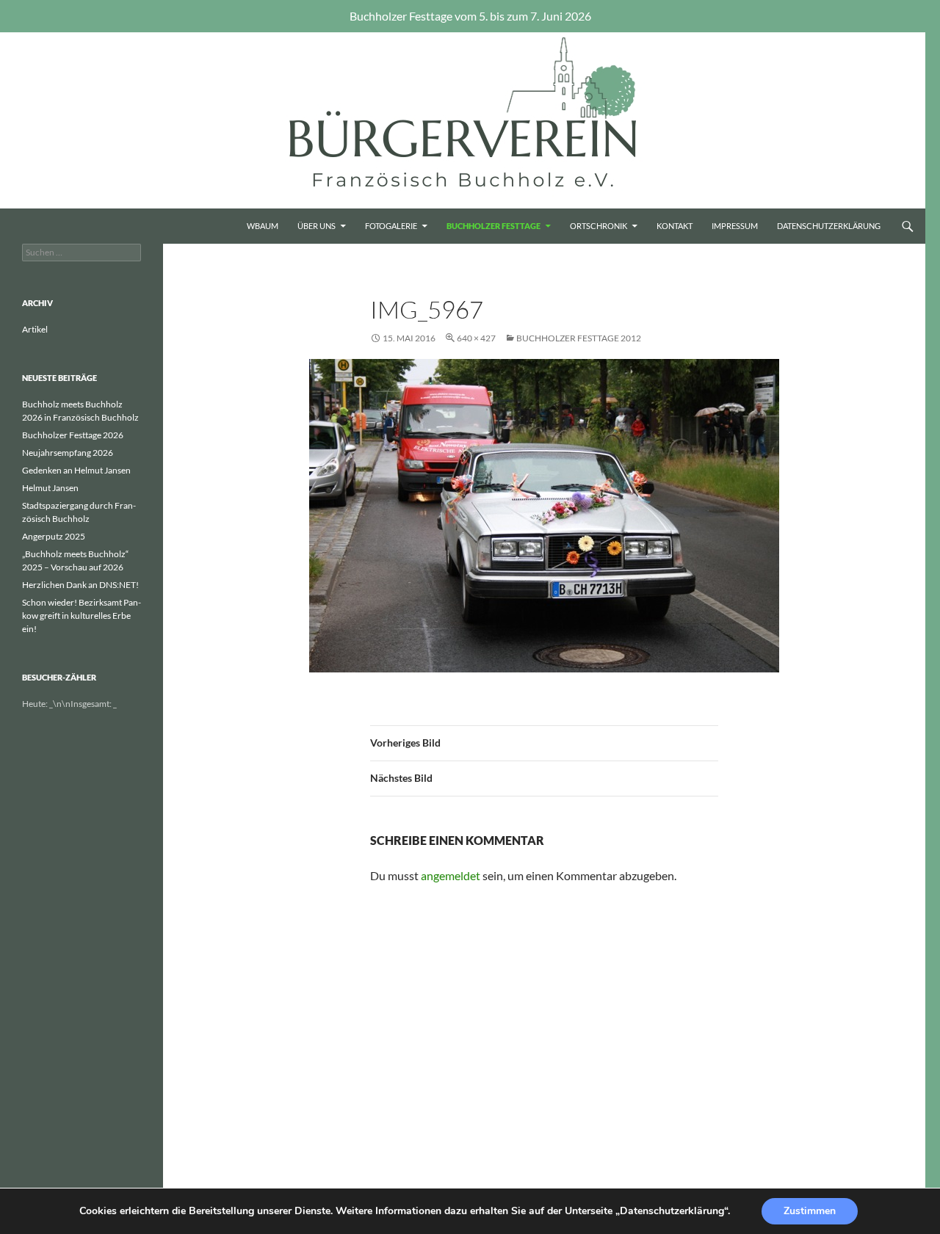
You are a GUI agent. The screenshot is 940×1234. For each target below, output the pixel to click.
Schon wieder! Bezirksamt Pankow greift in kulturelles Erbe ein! (81, 615)
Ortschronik (598, 226)
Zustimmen (810, 1211)
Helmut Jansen (50, 487)
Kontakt (675, 226)
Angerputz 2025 (53, 536)
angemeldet (450, 875)
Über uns (316, 226)
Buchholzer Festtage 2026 (72, 434)
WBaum (262, 226)
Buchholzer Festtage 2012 (578, 338)
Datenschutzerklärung (829, 226)
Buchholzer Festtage (493, 226)
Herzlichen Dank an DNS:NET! (80, 584)
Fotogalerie (391, 226)
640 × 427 (476, 338)
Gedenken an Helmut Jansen (76, 470)
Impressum (735, 226)
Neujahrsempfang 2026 (67, 452)
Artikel (35, 329)
